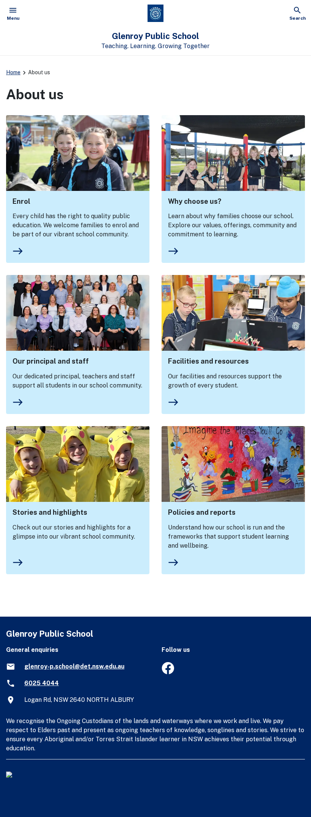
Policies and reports (202, 512)
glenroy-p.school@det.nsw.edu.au (74, 666)
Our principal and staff (51, 361)
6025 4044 (41, 683)
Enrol (21, 201)
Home (13, 72)
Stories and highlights (50, 512)
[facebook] (168, 672)
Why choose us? (194, 201)
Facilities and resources (208, 361)
